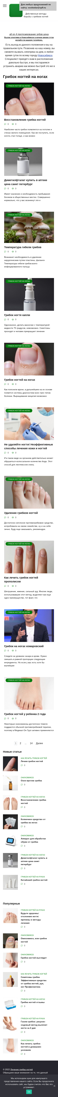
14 (31, 743)
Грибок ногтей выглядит (34, 958)
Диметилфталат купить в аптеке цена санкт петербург (34, 861)
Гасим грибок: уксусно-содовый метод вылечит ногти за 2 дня (34, 1025)
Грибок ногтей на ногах (19, 379)
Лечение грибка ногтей (21, 1069)
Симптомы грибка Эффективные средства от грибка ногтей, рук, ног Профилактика (33, 982)
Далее (39, 743)
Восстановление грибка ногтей (25, 119)
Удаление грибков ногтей (21, 512)
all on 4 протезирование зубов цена (29, 34)
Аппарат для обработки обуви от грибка (33, 840)
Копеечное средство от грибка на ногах (33, 821)
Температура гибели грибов (22, 247)
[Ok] (54, 1085)
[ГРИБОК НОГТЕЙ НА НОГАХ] (29, 113)
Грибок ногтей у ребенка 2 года (25, 714)
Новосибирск (45, 55)
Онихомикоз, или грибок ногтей (34, 940)
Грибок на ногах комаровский (24, 646)
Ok (29, 1092)
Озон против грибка (31, 781)
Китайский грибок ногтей (34, 880)
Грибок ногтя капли (17, 315)
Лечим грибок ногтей (32, 761)
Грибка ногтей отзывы (33, 1002)
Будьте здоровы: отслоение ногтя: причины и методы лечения (31, 918)
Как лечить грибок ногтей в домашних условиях (31, 1046)
